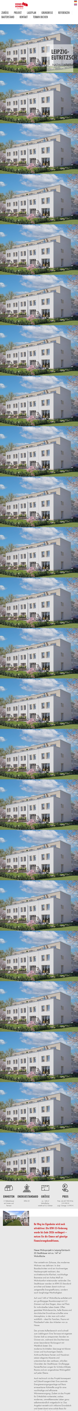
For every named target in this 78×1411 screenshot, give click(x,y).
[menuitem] (75, 1)
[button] (25, 1221)
